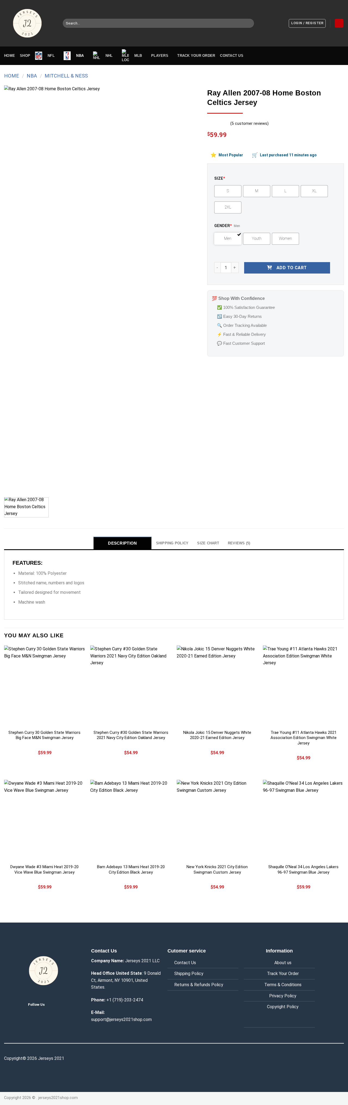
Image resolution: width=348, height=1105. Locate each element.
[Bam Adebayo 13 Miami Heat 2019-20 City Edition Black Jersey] (130, 820)
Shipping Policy (188, 973)
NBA (32, 76)
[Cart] (339, 23)
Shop (25, 56)
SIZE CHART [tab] (208, 543)
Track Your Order (283, 973)
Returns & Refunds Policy (198, 984)
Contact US (231, 56)
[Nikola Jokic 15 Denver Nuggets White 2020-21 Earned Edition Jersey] (217, 686)
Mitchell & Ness (66, 76)
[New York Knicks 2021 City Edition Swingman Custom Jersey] (217, 820)
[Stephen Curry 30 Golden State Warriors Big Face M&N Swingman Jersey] (44, 686)
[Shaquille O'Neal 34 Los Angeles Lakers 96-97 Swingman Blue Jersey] (303, 820)
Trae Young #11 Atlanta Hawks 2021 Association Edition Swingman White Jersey (304, 738)
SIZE (219, 178)
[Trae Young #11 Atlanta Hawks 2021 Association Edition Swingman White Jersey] (303, 686)
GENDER (223, 226)
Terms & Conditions (283, 984)
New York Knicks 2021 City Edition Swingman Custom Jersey (217, 869)
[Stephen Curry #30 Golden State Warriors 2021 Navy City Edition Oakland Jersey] (130, 686)
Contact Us (185, 962)
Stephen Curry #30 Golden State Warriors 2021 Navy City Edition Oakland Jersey (131, 735)
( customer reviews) (249, 123)
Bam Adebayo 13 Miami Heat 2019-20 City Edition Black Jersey (131, 869)
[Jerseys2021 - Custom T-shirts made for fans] (29, 23)
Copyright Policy (283, 1006)
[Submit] (248, 23)
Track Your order (196, 56)
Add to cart (291, 267)
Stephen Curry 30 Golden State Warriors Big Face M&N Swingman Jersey (44, 735)
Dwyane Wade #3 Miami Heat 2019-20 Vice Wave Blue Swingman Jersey (44, 869)
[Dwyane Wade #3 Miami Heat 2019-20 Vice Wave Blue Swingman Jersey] (44, 820)
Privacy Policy (282, 995)
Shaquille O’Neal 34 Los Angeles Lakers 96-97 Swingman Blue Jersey (303, 869)
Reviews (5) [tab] (239, 543)
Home (9, 56)
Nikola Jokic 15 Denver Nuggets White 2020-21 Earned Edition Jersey (217, 735)
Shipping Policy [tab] (172, 543)
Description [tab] (122, 543)
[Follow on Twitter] (53, 1004)
